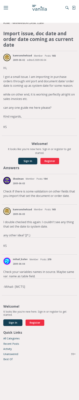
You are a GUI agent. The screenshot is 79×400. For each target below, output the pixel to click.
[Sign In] (73, 8)
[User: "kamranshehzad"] (7, 57)
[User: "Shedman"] (7, 180)
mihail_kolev (20, 259)
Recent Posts (11, 343)
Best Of (7, 359)
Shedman (18, 178)
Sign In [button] (28, 161)
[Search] (67, 8)
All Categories (11, 338)
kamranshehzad (22, 55)
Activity (7, 349)
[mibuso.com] (39, 8)
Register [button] (49, 161)
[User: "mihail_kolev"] (7, 261)
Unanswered (39, 354)
